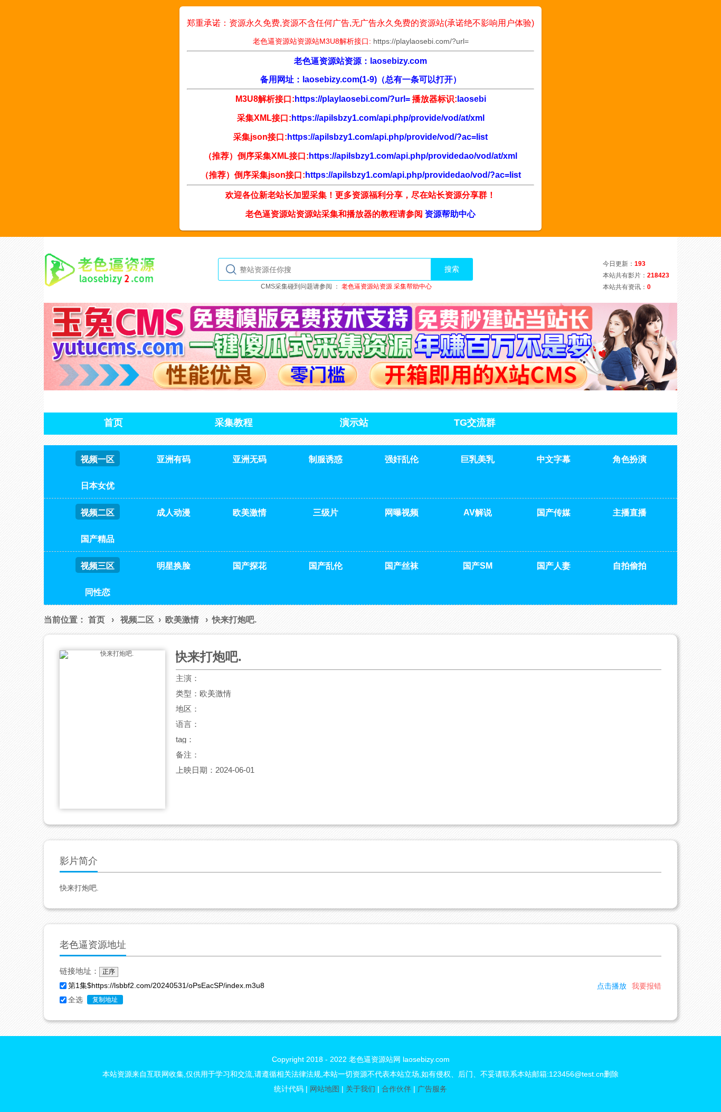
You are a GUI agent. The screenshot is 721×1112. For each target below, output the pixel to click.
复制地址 (105, 999)
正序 (108, 971)
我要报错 (646, 986)
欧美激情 (182, 619)
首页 (96, 619)
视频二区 (137, 619)
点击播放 (612, 986)
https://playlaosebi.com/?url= (421, 41)
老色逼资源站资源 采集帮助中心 (386, 286)
